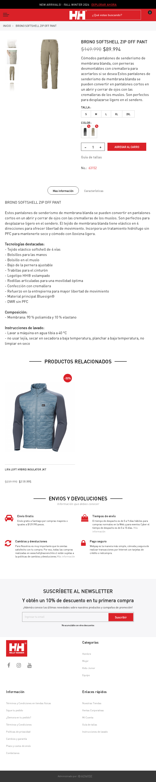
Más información (66, 556)
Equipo (86, 675)
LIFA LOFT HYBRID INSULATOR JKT (25, 469)
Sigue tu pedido (14, 710)
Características (93, 191)
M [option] (96, 114)
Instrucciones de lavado (95, 731)
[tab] (63, 190)
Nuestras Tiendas (91, 703)
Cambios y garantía (16, 738)
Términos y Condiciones (19, 724)
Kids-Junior (88, 668)
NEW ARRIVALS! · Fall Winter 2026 (78, 4)
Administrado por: (68, 776)
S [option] (86, 114)
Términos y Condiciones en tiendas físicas (28, 703)
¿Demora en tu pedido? (18, 717)
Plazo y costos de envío (18, 745)
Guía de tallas (91, 157)
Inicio (7, 25)
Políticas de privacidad (18, 731)
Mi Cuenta (87, 717)
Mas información (63, 191)
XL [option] (116, 114)
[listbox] (116, 114)
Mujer (85, 660)
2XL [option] (128, 114)
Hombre (86, 653)
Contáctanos (13, 753)
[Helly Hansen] (78, 15)
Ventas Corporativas (93, 710)
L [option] (106, 114)
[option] (12, 73)
